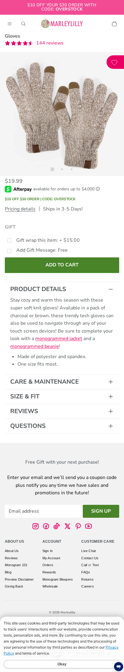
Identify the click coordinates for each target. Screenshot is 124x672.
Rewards (49, 572)
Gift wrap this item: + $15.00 (48, 240)
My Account (51, 558)
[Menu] (9, 24)
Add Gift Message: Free (42, 250)
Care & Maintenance (44, 382)
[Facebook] (46, 526)
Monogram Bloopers (57, 579)
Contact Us (89, 558)
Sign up (101, 511)
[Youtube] (88, 526)
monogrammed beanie (34, 346)
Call (84, 565)
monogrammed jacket (58, 338)
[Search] (23, 23)
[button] (34, 43)
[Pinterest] (78, 526)
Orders (47, 565)
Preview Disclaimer (19, 579)
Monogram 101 (16, 565)
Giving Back (14, 586)
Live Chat (88, 551)
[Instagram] (35, 526)
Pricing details (20, 209)
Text (95, 565)
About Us (12, 551)
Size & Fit (24, 396)
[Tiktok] (56, 526)
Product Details (38, 289)
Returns (87, 579)
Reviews (24, 411)
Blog (8, 572)
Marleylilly (67, 612)
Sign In (47, 551)
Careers (87, 586)
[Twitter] (67, 526)
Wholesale (50, 586)
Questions (28, 426)
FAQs (85, 572)
